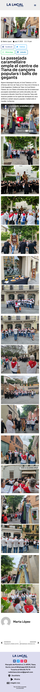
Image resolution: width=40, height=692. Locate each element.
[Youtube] (25, 661)
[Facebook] (14, 661)
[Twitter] (18, 661)
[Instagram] (21, 661)
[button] (35, 5)
